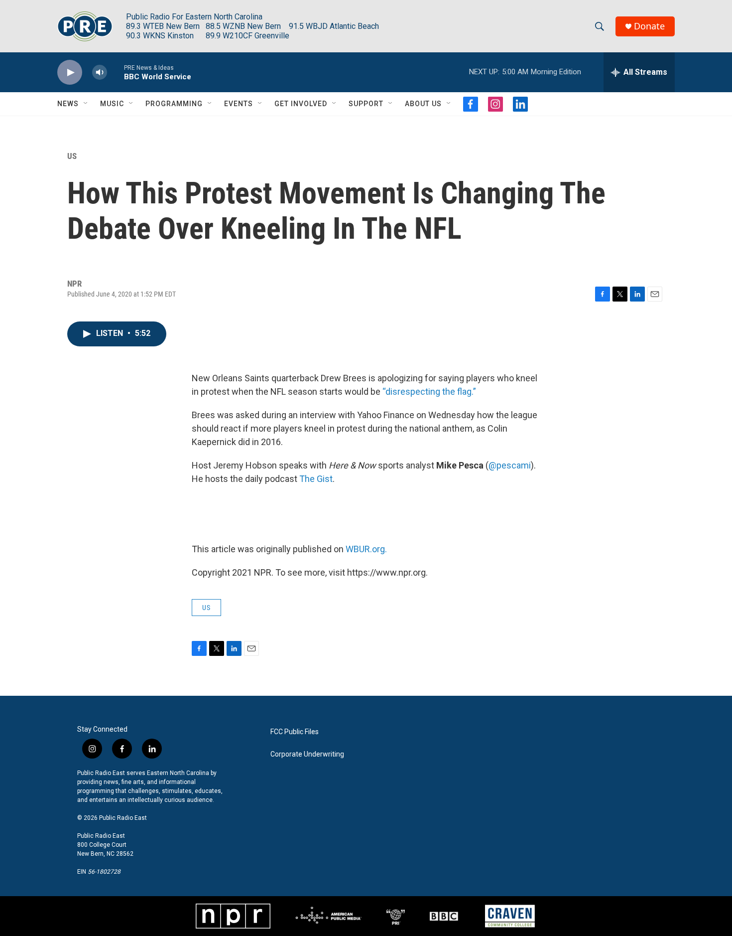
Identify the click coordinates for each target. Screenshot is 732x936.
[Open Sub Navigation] (86, 104)
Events (238, 104)
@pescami (509, 465)
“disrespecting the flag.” (429, 391)
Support (366, 104)
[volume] (99, 72)
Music (112, 104)
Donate (649, 26)
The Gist (316, 478)
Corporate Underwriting (307, 754)
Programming (174, 104)
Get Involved (300, 104)
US (72, 156)
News (68, 104)
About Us (423, 104)
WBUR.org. (366, 549)
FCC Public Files (294, 732)
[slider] (115, 72)
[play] (70, 72)
